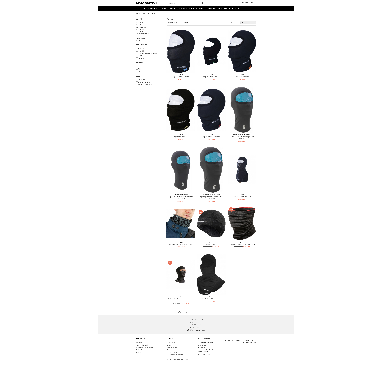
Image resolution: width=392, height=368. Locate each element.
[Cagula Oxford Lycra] (242, 51)
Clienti (170, 338)
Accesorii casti (140, 38)
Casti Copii (139, 31)
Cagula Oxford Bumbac (211, 77)
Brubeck (140, 48)
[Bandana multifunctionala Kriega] (180, 223)
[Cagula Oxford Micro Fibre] (242, 169)
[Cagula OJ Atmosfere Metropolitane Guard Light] (242, 110)
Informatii (140, 338)
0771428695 (197, 327)
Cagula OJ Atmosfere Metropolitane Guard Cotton (181, 198)
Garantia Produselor (173, 350)
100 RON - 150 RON (144, 84)
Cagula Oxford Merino (180, 137)
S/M (139, 71)
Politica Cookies (141, 350)
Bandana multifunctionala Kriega (180, 244)
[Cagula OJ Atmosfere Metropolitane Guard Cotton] (180, 169)
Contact (138, 352)
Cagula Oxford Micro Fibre (242, 197)
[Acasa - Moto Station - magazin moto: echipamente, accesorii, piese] (146, 3)
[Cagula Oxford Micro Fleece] (211, 274)
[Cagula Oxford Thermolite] (211, 109)
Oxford (140, 56)
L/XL (139, 66)
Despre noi (139, 342)
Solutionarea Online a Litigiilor (176, 355)
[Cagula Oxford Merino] (180, 110)
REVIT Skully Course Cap (211, 244)
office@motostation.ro (197, 330)
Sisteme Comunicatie (142, 34)
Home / (139, 13)
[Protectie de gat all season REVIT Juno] (242, 223)
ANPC (168, 357)
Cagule (138, 40)
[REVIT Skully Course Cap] (211, 223)
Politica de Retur (172, 352)
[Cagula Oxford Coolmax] (180, 51)
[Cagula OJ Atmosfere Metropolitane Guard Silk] (211, 170)
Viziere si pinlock (141, 36)
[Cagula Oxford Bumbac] (211, 51)
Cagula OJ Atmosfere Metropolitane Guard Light (242, 138)
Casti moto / (146, 13)
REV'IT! (140, 58)
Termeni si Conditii (142, 345)
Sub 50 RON (141, 80)
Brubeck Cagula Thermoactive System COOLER (181, 300)
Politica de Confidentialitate (144, 347)
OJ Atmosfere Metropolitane (146, 53)
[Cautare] (203, 3)
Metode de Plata (172, 347)
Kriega (140, 51)
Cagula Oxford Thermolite (211, 137)
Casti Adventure (141, 27)
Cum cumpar (171, 342)
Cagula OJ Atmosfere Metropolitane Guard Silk (211, 198)
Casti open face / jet (142, 29)
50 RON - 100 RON (143, 82)
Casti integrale (140, 23)
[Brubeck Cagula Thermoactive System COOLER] (180, 274)
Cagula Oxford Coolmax (181, 77)
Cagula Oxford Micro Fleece (211, 299)
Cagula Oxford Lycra (242, 77)
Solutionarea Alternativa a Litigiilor (177, 359)
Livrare (169, 345)
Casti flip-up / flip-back (143, 25)
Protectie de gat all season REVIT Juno (242, 244)
